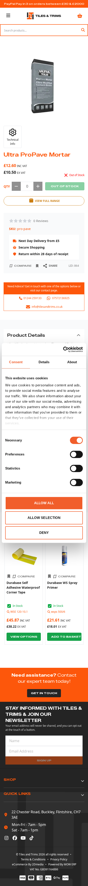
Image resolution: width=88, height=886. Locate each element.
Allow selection (44, 518)
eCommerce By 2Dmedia (28, 864)
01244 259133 (32, 298)
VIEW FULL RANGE (47, 201)
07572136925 (60, 298)
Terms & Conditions (33, 859)
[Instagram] (6, 838)
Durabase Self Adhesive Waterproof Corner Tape (23, 587)
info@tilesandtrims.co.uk (47, 307)
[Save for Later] (37, 265)
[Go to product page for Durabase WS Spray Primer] (64, 555)
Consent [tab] (16, 362)
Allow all (44, 503)
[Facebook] (15, 838)
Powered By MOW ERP (62, 864)
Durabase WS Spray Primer (62, 585)
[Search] (83, 30)
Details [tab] (44, 362)
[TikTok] (31, 838)
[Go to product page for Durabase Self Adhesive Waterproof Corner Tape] (24, 555)
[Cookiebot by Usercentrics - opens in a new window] (63, 349)
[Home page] (44, 16)
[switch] (76, 454)
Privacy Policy (58, 859)
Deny (44, 533)
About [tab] (72, 362)
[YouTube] (23, 838)
